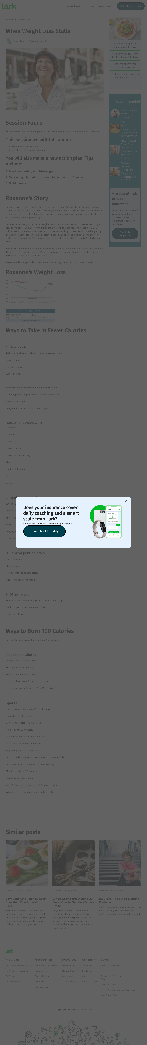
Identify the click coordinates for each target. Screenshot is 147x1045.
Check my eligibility (44, 531)
